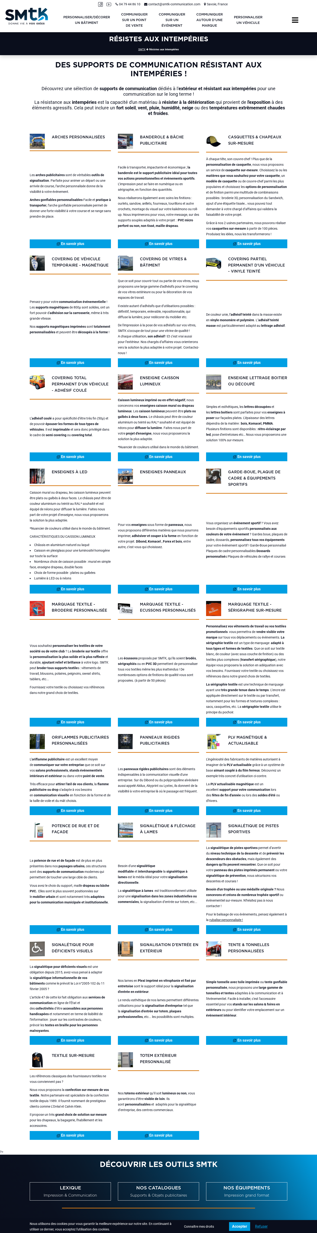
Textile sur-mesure (73, 1056)
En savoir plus (72, 244)
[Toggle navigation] (295, 20)
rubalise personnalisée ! (226, 920)
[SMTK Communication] (26, 16)
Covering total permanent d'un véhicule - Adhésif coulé (80, 384)
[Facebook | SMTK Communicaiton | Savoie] (100, 4)
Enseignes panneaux (163, 472)
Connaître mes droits (199, 1226)
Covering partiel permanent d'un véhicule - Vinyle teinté (256, 265)
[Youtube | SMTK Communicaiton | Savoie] (109, 4)
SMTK (142, 49)
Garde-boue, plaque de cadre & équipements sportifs (254, 478)
